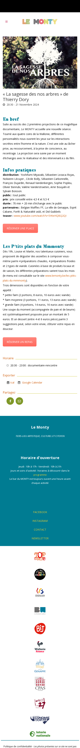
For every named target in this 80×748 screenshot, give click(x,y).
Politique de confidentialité (18, 746)
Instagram (40, 521)
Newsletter (40, 538)
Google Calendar (31, 382)
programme (40, 474)
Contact (40, 529)
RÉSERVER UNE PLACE (20, 228)
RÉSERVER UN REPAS (20, 342)
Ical (12, 382)
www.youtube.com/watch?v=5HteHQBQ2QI (40, 215)
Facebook (40, 512)
